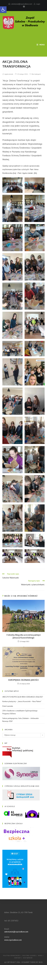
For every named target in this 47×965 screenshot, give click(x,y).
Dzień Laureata (7, 706)
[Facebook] (23, 6)
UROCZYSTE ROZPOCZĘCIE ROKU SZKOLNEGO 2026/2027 (22, 697)
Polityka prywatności (11, 955)
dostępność (28, 958)
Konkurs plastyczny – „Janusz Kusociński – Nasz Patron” (21, 701)
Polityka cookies (29, 955)
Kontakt (17, 958)
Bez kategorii (36, 74)
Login (38, 4)
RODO (40, 955)
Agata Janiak (9, 74)
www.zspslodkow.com (13, 940)
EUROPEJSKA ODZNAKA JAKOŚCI (23, 680)
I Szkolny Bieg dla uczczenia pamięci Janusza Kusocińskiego (23, 636)
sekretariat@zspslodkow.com (21, 4)
